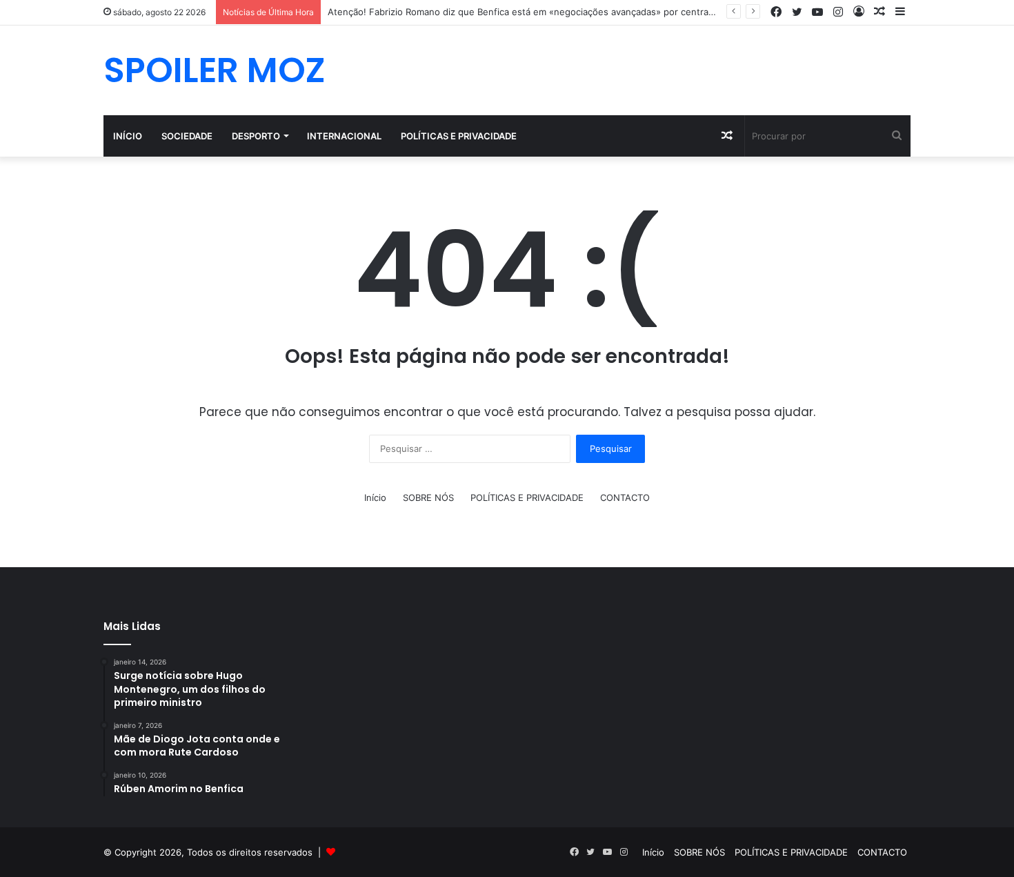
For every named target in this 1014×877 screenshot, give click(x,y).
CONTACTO (625, 497)
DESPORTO (256, 135)
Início (127, 135)
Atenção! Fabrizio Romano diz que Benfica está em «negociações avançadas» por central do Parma (540, 11)
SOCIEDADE (186, 135)
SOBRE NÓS (428, 497)
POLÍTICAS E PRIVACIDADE (459, 135)
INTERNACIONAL (344, 135)
